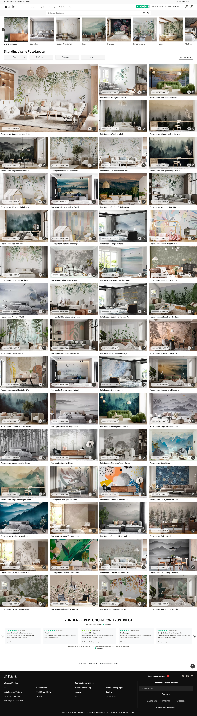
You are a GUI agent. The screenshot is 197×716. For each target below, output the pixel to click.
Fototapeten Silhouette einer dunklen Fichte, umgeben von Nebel (165, 134)
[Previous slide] (3, 29)
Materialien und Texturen (13, 692)
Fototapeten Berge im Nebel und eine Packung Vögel (115, 536)
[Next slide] (193, 29)
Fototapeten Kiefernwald (160, 536)
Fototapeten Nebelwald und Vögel (64, 390)
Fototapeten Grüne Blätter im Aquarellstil (115, 170)
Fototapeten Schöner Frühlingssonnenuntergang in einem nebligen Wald (115, 207)
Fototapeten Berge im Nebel (111, 244)
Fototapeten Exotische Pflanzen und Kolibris (65, 170)
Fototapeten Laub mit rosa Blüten (14, 280)
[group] (42, 31)
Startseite (82, 663)
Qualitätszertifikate (43, 692)
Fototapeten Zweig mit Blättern (113, 97)
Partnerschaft (111, 696)
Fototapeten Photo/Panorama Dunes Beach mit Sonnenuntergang (165, 97)
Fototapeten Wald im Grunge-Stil (163, 353)
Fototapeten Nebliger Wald (12, 244)
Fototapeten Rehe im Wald (12, 353)
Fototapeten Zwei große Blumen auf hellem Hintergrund (65, 499)
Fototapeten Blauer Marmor (111, 390)
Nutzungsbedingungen (114, 688)
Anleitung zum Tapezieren (13, 700)
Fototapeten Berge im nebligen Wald (16, 499)
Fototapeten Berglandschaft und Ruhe (16, 170)
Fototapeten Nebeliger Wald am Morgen (115, 426)
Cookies (109, 692)
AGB (76, 696)
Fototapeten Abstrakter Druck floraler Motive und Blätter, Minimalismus (65, 573)
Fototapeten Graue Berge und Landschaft (165, 573)
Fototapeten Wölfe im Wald (12, 317)
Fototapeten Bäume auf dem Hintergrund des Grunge (115, 463)
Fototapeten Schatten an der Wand (64, 280)
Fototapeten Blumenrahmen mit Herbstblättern (115, 609)
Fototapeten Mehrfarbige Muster (163, 244)
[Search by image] (144, 13)
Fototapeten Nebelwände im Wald (64, 207)
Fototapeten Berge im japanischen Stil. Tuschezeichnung (165, 426)
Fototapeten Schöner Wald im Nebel (16, 426)
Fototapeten (93, 663)
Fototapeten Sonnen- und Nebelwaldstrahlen (165, 390)
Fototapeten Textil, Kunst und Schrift (165, 499)
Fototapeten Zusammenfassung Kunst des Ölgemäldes (115, 317)
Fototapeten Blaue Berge (160, 463)
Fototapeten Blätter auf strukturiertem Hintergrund (165, 609)
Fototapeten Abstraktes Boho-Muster (16, 390)
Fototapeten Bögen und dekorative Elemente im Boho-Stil (65, 353)
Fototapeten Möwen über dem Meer (115, 280)
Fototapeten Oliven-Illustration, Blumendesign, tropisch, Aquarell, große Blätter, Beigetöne (65, 609)
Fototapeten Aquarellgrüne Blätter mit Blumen (165, 207)
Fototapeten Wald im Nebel (111, 134)
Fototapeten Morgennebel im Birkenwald (16, 463)
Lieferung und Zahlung (12, 696)
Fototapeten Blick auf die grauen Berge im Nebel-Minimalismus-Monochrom (65, 426)
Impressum (78, 692)
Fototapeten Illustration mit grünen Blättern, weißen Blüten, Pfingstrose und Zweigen (65, 317)
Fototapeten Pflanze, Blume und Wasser (115, 573)
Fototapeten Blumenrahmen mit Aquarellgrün (16, 134)
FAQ (5, 688)
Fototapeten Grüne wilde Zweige (113, 353)
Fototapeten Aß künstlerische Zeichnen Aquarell (165, 317)
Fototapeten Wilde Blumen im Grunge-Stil (165, 280)
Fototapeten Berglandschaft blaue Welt (16, 536)
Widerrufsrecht (42, 688)
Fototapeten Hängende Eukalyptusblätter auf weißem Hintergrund (16, 207)
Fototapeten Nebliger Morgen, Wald (165, 170)
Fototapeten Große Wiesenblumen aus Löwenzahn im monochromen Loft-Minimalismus (16, 573)
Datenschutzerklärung (82, 688)
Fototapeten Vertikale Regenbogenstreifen (65, 244)
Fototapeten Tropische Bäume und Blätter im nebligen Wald (16, 609)
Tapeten (39, 696)
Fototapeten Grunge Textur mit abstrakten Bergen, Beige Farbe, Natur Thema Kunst (65, 536)
